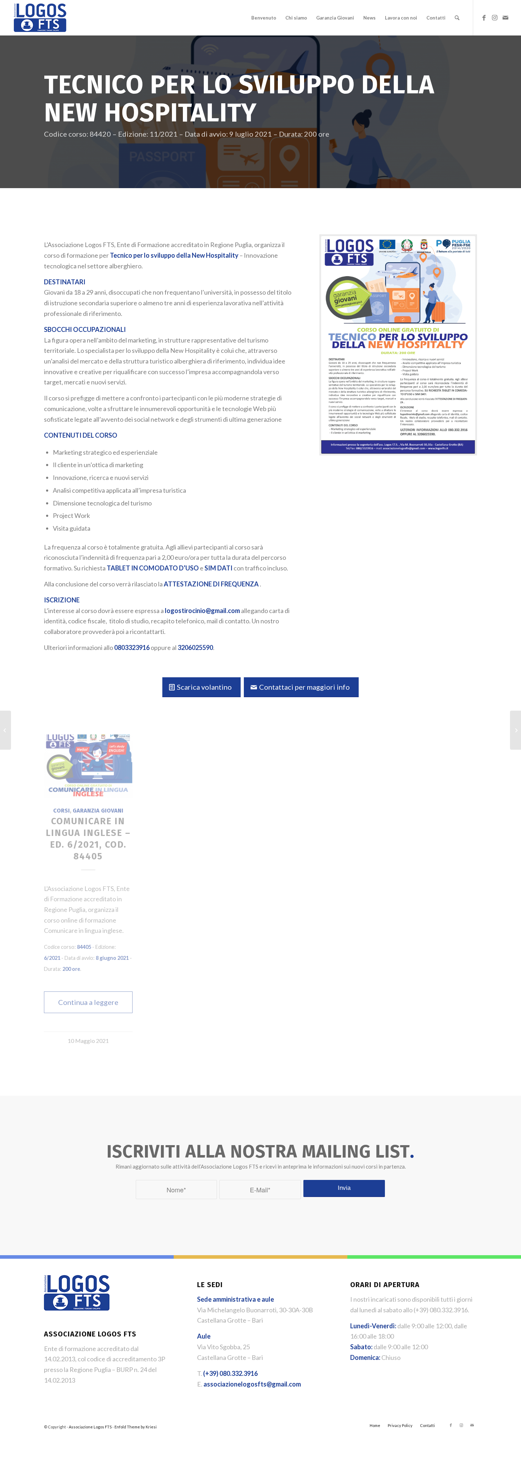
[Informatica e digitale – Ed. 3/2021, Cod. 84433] (5, 730)
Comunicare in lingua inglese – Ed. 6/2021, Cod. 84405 (88, 839)
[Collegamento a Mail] (505, 17)
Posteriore (466, 854)
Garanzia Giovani (98, 810)
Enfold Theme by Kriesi (135, 1427)
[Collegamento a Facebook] (484, 17)
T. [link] (227, 1373)
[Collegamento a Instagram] (494, 17)
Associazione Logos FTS (90, 1427)
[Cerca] (457, 17)
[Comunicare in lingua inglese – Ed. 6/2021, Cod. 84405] (88, 766)
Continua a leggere (88, 1002)
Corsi (61, 810)
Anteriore (54, 854)
